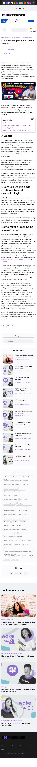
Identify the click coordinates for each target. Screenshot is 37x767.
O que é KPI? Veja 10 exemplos (22, 378)
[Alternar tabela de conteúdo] (31, 120)
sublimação (26, 544)
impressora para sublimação (24, 507)
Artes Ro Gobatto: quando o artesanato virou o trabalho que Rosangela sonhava (18, 623)
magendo (22, 521)
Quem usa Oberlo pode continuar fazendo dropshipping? (18, 126)
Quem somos (6, 746)
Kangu (21, 259)
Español (33, 31)
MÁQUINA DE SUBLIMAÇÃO (11, 529)
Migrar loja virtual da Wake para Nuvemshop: (23, 390)
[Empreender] (13, 15)
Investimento (22, 514)
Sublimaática (17, 544)
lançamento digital (9, 518)
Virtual (31, 555)
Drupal (20, 503)
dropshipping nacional (9, 503)
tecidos (6, 548)
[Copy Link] (9, 53)
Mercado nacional (16, 525)
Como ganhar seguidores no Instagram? (23, 412)
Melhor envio (14, 259)
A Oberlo (6, 123)
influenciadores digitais (10, 514)
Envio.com (27, 259)
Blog (3, 749)
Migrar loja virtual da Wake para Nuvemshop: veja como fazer (17, 724)
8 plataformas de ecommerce (12, 484)
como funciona (14, 488)
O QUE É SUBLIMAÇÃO (10, 533)
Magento (6, 525)
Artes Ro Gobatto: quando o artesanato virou (24, 356)
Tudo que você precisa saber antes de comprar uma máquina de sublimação (17, 552)
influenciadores (23, 510)
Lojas (27, 518)
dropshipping (23, 499)
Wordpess (6, 559)
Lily (32, 288)
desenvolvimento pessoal (10, 499)
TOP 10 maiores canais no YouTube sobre (23, 423)
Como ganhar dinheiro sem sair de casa (14, 492)
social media (7, 544)
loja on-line (20, 518)
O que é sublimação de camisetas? (13, 536)
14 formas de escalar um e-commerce (24, 434)
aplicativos (25, 484)
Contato (15, 746)
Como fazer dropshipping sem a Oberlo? (17, 130)
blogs (5, 488)
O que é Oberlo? (24, 533)
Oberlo (24, 529)
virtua (24, 555)
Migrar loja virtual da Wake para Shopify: (23, 367)
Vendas (18, 555)
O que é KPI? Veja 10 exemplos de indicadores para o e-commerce (18, 691)
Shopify (23, 540)
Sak (26, 294)
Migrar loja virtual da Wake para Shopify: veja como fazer (17, 657)
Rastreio (25, 283)
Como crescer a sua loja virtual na (23, 446)
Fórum (32, 746)
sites (29, 540)
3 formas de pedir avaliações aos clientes (23, 401)
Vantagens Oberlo (9, 555)
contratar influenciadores (10, 495)
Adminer (4, 262)
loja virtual (6, 521)
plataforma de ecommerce (11, 540)
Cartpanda (5, 259)
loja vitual (15, 521)
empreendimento (9, 507)
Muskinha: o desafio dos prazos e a (23, 457)
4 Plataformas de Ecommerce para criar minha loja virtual (17, 477)
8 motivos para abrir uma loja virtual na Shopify (16, 480)
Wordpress (15, 559)
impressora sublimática (10, 510)
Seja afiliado (24, 746)
